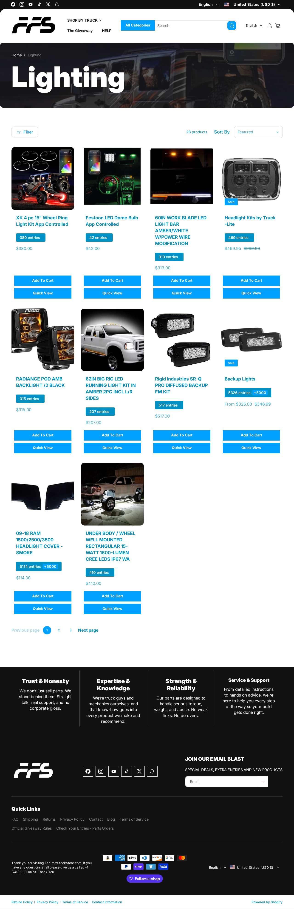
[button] (83, 20)
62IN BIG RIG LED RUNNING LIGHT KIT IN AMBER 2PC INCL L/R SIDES (111, 388)
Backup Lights (240, 378)
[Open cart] (277, 25)
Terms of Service (75, 902)
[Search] (231, 25)
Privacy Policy (47, 902)
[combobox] (193, 25)
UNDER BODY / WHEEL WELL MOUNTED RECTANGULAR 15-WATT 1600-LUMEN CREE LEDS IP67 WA (110, 546)
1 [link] (47, 630)
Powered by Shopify (267, 902)
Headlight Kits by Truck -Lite (250, 221)
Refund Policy (22, 902)
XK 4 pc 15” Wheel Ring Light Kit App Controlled (42, 221)
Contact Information (107, 902)
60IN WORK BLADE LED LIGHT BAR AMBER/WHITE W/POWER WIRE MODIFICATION (180, 230)
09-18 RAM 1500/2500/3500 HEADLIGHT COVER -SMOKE (39, 543)
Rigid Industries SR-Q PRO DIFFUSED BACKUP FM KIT (181, 385)
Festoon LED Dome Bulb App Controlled (112, 221)
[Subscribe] (263, 781)
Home (16, 55)
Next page (88, 630)
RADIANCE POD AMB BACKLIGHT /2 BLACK (40, 382)
